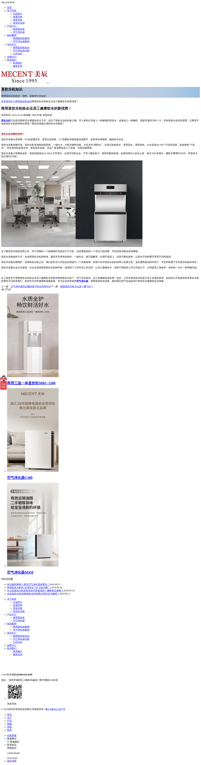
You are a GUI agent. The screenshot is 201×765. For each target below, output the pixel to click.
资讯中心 (11, 44)
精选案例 (11, 35)
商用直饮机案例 (21, 38)
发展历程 (17, 17)
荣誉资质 (17, 20)
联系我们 (11, 60)
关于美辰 (11, 10)
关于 (9, 717)
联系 (9, 730)
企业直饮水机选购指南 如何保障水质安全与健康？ (33, 593)
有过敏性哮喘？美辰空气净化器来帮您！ (28, 584)
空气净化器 (19, 32)
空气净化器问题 (21, 50)
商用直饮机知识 (21, 47)
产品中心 (11, 26)
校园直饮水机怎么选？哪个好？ (76, 286)
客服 (9, 724)
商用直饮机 (19, 29)
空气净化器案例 (21, 41)
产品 (9, 721)
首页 (9, 7)
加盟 (9, 727)
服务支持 (17, 66)
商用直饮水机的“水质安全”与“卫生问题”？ (29, 587)
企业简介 (17, 13)
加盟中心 (11, 57)
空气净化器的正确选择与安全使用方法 (31, 286)
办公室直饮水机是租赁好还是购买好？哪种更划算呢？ (35, 590)
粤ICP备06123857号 (55, 709)
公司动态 (17, 53)
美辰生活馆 (19, 23)
